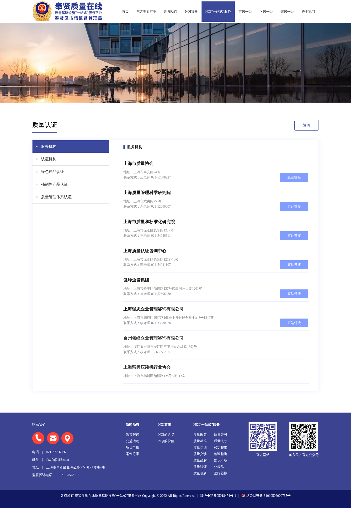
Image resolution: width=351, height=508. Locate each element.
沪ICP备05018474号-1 (220, 496)
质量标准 (200, 441)
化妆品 (219, 467)
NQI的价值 (166, 441)
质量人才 (220, 441)
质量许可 (220, 434)
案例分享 (132, 454)
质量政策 (200, 434)
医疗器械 (220, 473)
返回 (306, 125)
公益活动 (132, 441)
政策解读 (132, 434)
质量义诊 (200, 454)
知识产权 (220, 460)
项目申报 (132, 447)
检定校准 (220, 447)
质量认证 (200, 467)
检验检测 (220, 454)
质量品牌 (200, 460)
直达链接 (294, 177)
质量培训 (200, 447)
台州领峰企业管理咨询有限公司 (153, 338)
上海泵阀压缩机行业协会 (147, 367)
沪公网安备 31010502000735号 (268, 496)
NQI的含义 (166, 434)
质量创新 (200, 473)
